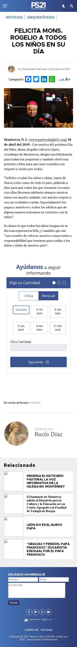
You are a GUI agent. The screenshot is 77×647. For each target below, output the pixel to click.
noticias (35, 402)
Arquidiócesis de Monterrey (42, 639)
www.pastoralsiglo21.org (48, 139)
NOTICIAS (46, 629)
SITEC (22, 639)
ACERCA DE (31, 629)
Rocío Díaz (29, 69)
